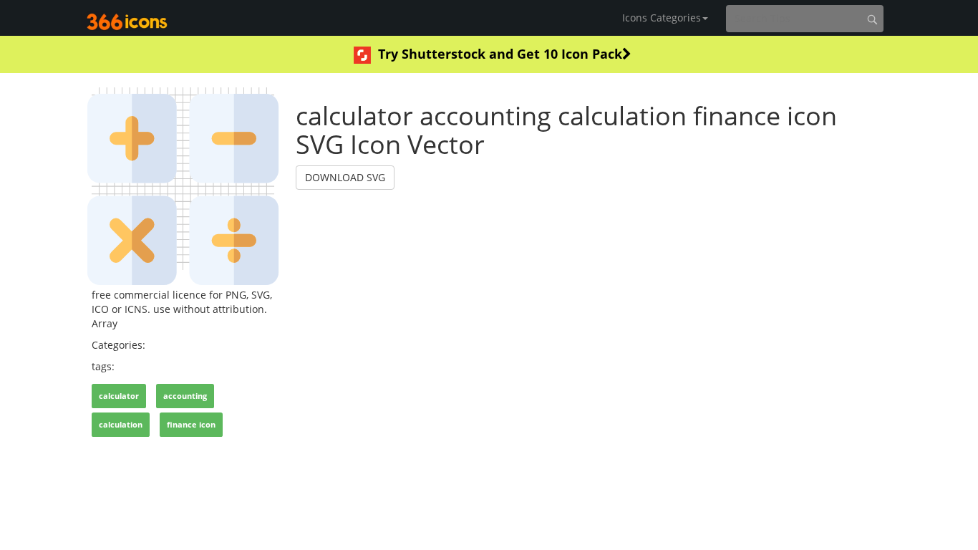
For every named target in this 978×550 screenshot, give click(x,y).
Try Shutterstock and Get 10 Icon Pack (500, 53)
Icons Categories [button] (661, 17)
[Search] (872, 18)
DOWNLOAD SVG (345, 177)
